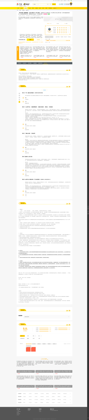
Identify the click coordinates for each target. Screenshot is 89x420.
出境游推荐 (19, 393)
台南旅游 (64, 402)
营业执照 (18, 412)
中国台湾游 (19, 402)
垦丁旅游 (30, 402)
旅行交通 (54, 29)
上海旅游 (64, 396)
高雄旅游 (41, 402)
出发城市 (46, 39)
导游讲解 (37, 331)
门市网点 (68, 0)
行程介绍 (24, 63)
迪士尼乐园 (47, 399)
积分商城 (50, 8)
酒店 (40, 8)
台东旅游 (59, 402)
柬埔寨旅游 (36, 393)
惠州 (47, 4)
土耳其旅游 (42, 393)
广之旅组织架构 (19, 411)
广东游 (29, 8)
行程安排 (54, 32)
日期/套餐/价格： (22, 39)
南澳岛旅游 (59, 399)
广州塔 (24, 399)
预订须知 (29, 63)
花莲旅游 (47, 402)
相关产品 (45, 63)
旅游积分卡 (65, 0)
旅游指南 (35, 63)
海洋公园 (64, 399)
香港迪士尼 (42, 399)
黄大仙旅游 (36, 399)
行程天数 (46, 42)
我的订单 (58, 0)
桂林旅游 (53, 396)
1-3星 (39, 338)
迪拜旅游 (59, 393)
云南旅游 (24, 396)
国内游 (22, 8)
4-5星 (33, 338)
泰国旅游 (24, 393)
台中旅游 (53, 402)
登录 (53, 0)
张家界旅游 (42, 396)
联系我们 (40, 410)
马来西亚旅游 (54, 393)
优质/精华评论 (22, 338)
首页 (18, 8)
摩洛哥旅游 (65, 393)
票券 (33, 8)
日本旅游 (30, 393)
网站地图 (29, 410)
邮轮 (46, 8)
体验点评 (40, 63)
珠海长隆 (30, 399)
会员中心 (54, 8)
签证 (43, 8)
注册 (55, 0)
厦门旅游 (47, 396)
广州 (50, 4)
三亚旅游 (36, 396)
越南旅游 (23, 10)
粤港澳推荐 (19, 399)
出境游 (25, 8)
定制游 (36, 8)
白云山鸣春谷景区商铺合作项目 (54, 410)
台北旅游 (36, 402)
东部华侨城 (53, 399)
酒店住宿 (54, 27)
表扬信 (28, 338)
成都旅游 (59, 396)
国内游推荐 (19, 396)
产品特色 (19, 63)
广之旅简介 (18, 410)
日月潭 (24, 402)
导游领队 (37, 329)
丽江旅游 (30, 396)
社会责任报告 (18, 413)
